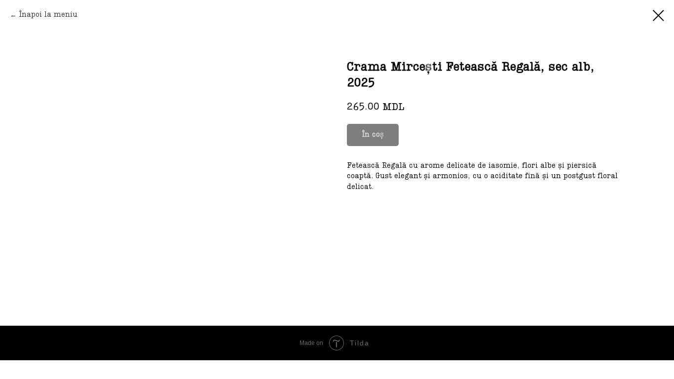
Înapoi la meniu (48, 14)
